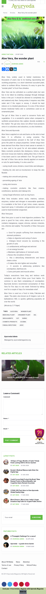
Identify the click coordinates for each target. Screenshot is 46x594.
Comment (6, 397)
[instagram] (27, 584)
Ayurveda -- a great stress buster (22, 544)
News (18, 562)
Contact (4, 568)
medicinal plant (9, 315)
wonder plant (26, 311)
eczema (23, 322)
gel (35, 315)
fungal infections (9, 325)
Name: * (6, 418)
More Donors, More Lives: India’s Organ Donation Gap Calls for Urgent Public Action (26, 500)
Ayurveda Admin (17, 64)
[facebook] (4, 584)
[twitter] (9, 584)
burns (24, 318)
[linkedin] (15, 584)
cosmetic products (10, 322)
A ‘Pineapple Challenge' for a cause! (23, 536)
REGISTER (23, 592)
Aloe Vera (14, 311)
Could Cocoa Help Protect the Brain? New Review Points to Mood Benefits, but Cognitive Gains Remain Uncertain (25, 481)
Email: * (6, 429)
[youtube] (21, 584)
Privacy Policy (19, 565)
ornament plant (24, 315)
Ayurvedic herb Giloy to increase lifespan (23, 377)
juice (21, 325)
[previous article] (42, 2)
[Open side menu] (3, 6)
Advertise (26, 562)
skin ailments (8, 318)
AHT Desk (16, 465)
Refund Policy (31, 565)
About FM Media (7, 562)
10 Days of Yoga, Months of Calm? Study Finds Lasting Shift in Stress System (24, 462)
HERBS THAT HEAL (7, 54)
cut (17, 318)
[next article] (39, 2)
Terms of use (6, 565)
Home (5, 13)
